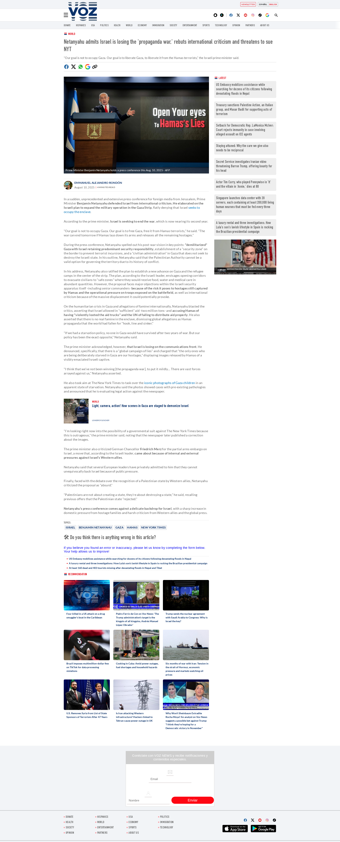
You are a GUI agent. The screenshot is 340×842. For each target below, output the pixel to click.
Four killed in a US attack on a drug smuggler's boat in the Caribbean (85, 615)
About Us (264, 25)
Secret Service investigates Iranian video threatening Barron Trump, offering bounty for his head (244, 166)
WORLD (129, 25)
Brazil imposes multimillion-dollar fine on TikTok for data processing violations (87, 667)
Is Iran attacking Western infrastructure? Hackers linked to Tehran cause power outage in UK (134, 717)
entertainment (190, 25)
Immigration (158, 25)
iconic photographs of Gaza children (169, 383)
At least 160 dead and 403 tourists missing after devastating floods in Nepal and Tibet (115, 567)
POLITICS (104, 25)
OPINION (236, 25)
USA (93, 25)
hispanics (81, 25)
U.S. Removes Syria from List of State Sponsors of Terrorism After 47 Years (86, 715)
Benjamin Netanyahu (95, 527)
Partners (250, 25)
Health (117, 25)
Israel (70, 527)
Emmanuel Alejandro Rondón (98, 182)
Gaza (119, 527)
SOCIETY (173, 25)
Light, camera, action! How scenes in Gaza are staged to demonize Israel (140, 406)
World (71, 34)
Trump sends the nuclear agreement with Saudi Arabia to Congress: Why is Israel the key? (187, 617)
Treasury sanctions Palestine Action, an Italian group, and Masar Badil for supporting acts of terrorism (244, 110)
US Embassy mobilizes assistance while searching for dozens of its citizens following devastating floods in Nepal (130, 558)
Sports (206, 25)
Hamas (132, 527)
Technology (221, 25)
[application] (245, 257)
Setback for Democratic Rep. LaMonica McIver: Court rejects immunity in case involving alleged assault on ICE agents (245, 130)
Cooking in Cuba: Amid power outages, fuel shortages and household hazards (137, 665)
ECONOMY (142, 25)
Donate (67, 25)
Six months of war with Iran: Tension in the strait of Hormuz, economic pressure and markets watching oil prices (187, 669)
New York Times (153, 527)
